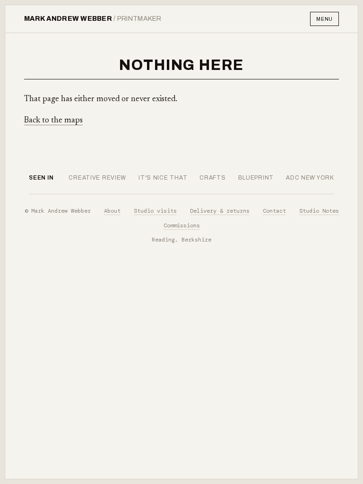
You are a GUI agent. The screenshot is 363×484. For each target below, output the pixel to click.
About (112, 211)
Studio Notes (319, 211)
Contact (274, 211)
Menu (324, 19)
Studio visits (155, 211)
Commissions (182, 225)
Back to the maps (53, 121)
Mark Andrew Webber (93, 18)
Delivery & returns (220, 211)
